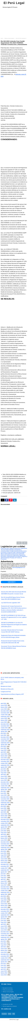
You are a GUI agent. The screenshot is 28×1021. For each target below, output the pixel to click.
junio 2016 (3, 898)
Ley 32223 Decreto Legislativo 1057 (10, 602)
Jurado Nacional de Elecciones (18, 551)
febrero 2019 (4, 838)
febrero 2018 (4, 860)
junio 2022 (3, 770)
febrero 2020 (4, 815)
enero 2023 (4, 757)
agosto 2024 (4, 731)
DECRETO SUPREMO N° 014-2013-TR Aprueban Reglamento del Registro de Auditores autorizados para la (14, 624)
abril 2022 (3, 774)
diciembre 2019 (5, 819)
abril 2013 (3, 969)
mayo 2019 (4, 832)
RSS (14, 1013)
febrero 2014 (4, 950)
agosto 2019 (4, 827)
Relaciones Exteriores (18, 553)
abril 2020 (3, 812)
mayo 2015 (4, 922)
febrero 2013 (4, 973)
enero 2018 (4, 862)
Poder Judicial (16, 552)
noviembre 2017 (5, 866)
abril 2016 (3, 901)
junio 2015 (3, 920)
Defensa (10, 553)
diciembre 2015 (5, 909)
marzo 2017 (4, 881)
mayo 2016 (4, 900)
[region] (14, 91)
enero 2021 (4, 795)
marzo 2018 (4, 858)
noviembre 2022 (5, 761)
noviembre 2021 (5, 784)
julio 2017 (3, 873)
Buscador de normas (7, 988)
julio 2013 (3, 963)
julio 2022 (3, 769)
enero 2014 (4, 952)
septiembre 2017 (5, 870)
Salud (5, 553)
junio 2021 (3, 793)
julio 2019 (3, 828)
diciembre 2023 (5, 737)
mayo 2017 (4, 877)
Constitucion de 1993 (8, 1004)
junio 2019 (3, 830)
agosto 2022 (4, 767)
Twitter (9, 1013)
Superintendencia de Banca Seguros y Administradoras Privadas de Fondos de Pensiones (14, 558)
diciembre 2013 (5, 954)
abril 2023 (3, 752)
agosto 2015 (4, 916)
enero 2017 (4, 885)
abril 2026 (3, 703)
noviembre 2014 (5, 933)
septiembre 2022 (5, 765)
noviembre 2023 (5, 739)
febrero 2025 (4, 720)
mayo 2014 (4, 945)
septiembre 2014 (5, 937)
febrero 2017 (4, 883)
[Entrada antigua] (24, 542)
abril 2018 (3, 857)
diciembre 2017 (5, 864)
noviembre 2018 (5, 843)
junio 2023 (3, 748)
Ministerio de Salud (6, 686)
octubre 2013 (4, 958)
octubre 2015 (4, 913)
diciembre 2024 (5, 724)
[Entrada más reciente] (19, 542)
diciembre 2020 (5, 797)
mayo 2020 (4, 810)
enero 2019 (4, 840)
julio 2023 (3, 746)
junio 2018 (3, 853)
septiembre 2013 (5, 960)
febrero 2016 (4, 905)
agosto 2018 (4, 849)
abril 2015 (3, 924)
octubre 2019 (4, 823)
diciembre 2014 (5, 931)
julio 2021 (3, 791)
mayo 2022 (4, 772)
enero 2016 (4, 907)
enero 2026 (4, 709)
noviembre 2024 (5, 726)
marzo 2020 (4, 814)
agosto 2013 (4, 961)
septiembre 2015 (5, 915)
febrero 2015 (4, 928)
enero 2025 (4, 722)
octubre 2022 (4, 763)
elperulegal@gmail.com (18, 567)
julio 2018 (3, 851)
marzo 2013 (4, 971)
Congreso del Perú (6, 691)
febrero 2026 (4, 707)
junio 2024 (3, 735)
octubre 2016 (4, 890)
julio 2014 (3, 941)
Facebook (4, 1013)
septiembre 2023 (5, 742)
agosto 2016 (4, 894)
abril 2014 (3, 946)
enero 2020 (4, 817)
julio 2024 (3, 733)
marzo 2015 (4, 926)
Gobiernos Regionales (13, 555)
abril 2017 (3, 879)
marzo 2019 (4, 836)
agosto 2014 (4, 939)
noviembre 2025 (5, 712)
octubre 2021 (4, 785)
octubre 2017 (4, 868)
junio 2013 (3, 965)
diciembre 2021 (5, 782)
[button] (2, 500)
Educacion (3, 555)
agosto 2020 (4, 804)
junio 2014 (3, 943)
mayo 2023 (4, 750)
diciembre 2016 (5, 887)
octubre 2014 (4, 935)
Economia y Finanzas (6, 552)
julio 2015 (3, 918)
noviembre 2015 (5, 911)
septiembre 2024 (5, 729)
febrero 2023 (4, 756)
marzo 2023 (4, 754)
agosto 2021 (4, 789)
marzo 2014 (4, 948)
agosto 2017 (4, 872)
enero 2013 (4, 974)
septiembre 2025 (5, 716)
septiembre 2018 (5, 847)
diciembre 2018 (5, 842)
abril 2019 (3, 834)
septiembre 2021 (5, 787)
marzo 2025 (4, 718)
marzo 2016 (4, 903)
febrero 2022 (4, 778)
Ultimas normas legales (8, 991)
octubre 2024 (4, 727)
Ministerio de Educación (7, 689)
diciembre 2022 (5, 759)
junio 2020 (3, 808)
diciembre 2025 (5, 711)
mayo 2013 (4, 967)
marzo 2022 (4, 776)
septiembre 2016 (5, 892)
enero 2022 (4, 780)
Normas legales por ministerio (10, 1006)
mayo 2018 (4, 855)
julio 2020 (3, 806)
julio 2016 (3, 896)
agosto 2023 (4, 744)
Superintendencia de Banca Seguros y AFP (12, 694)
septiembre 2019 (5, 825)
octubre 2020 (4, 800)
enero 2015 (4, 930)
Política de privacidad (8, 989)
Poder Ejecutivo (5, 548)
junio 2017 (3, 875)
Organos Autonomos (14, 548)
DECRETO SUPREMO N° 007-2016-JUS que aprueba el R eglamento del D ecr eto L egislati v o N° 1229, (14, 617)
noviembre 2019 (5, 821)
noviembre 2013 (5, 956)
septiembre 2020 (5, 802)
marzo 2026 (4, 705)
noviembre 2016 (5, 888)
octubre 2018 (4, 845)
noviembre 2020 (5, 799)
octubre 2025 (4, 714)
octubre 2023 (4, 741)
